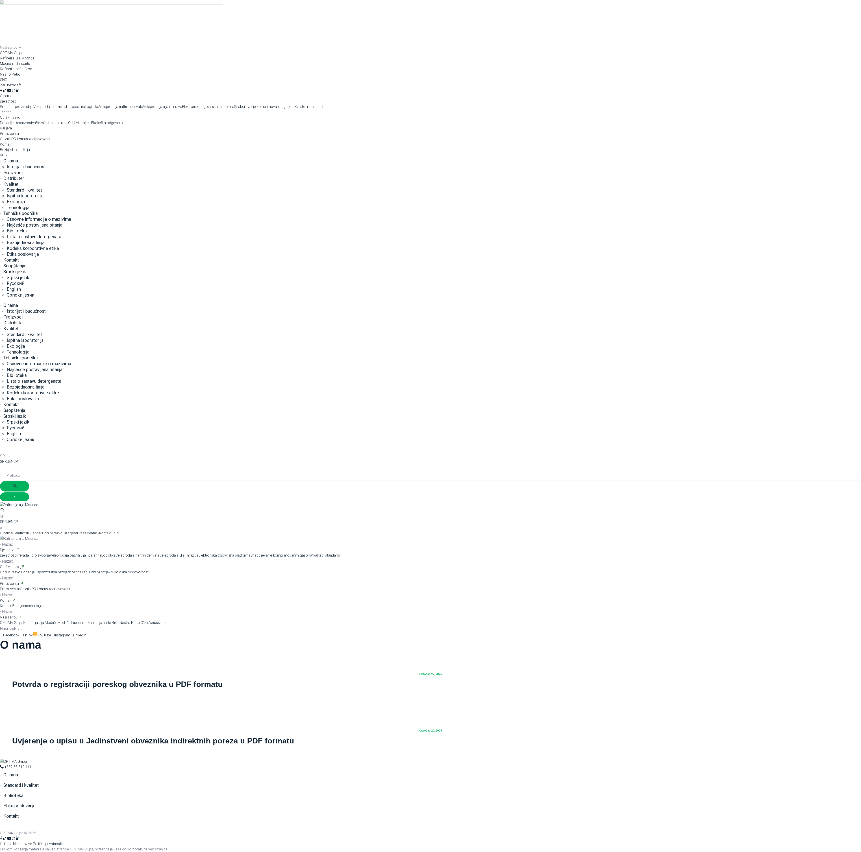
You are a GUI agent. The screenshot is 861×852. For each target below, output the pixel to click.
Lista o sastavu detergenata (34, 236)
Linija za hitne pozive (16, 844)
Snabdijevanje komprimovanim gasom (264, 107)
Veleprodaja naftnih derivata (121, 107)
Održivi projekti (79, 123)
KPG (3, 155)
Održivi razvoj (10, 117)
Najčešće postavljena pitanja (34, 225)
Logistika (92, 107)
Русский (15, 283)
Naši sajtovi (9, 617)
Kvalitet (11, 184)
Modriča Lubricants (15, 63)
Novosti (44, 139)
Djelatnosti (8, 101)
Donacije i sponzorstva (18, 123)
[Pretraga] (2, 450)
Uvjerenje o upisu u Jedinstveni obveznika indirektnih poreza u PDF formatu (153, 740)
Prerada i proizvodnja (16, 107)
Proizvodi (13, 172)
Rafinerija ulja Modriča (17, 58)
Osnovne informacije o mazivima (39, 219)
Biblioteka (17, 231)
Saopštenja (14, 266)
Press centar (10, 133)
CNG (3, 80)
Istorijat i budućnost (26, 166)
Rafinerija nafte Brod (16, 69)
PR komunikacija (25, 139)
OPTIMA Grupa (11, 53)
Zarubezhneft (10, 85)
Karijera (6, 128)
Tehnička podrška (20, 213)
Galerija (6, 139)
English (14, 289)
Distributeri (14, 178)
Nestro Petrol (10, 74)
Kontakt (6, 144)
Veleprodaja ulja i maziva (162, 107)
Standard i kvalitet (24, 190)
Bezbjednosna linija (15, 150)
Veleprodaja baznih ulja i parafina (59, 107)
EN (11, 461)
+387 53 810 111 (17, 767)
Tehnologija (18, 207)
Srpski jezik (14, 271)
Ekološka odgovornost (109, 123)
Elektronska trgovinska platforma (208, 107)
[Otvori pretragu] (2, 511)
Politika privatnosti (47, 844)
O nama (6, 96)
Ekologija (16, 201)
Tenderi (5, 112)
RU (6, 461)
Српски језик (20, 295)
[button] (430, 516)
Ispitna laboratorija (25, 196)
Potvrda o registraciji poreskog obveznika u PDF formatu (117, 684)
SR (2, 461)
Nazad (6, 544)
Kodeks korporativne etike (33, 248)
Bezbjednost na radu (52, 123)
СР (15, 461)
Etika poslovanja (23, 254)
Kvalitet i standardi (309, 107)
